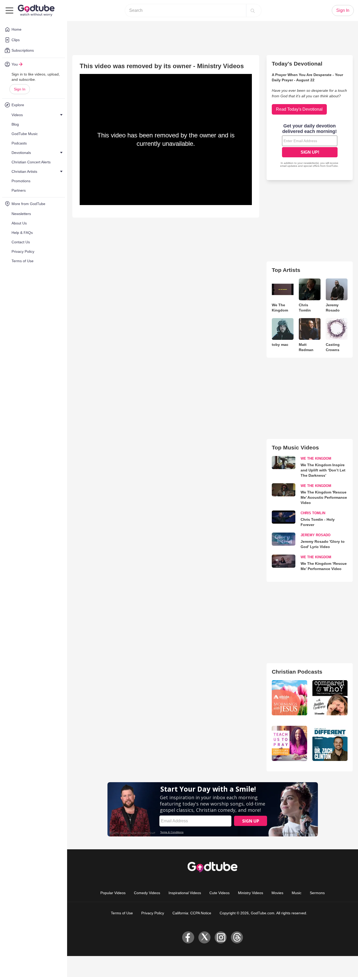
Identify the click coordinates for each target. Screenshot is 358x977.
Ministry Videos (250, 893)
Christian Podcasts (297, 672)
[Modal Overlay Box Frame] (310, 146)
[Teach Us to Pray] (289, 743)
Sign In (19, 89)
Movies (277, 893)
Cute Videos (219, 893)
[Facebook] (188, 937)
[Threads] (237, 937)
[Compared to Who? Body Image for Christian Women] (330, 697)
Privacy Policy (152, 913)
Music (296, 893)
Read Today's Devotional (299, 109)
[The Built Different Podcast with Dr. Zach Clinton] (330, 743)
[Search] (253, 10)
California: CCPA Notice (191, 913)
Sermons (317, 893)
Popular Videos (113, 893)
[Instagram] (221, 937)
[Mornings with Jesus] (289, 697)
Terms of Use (122, 913)
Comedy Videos (147, 893)
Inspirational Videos (185, 893)
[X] (204, 937)
